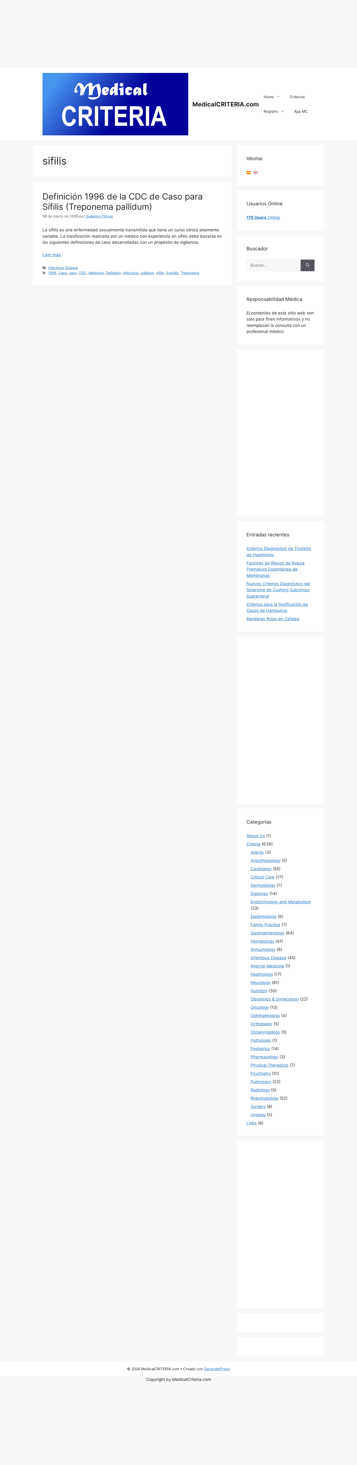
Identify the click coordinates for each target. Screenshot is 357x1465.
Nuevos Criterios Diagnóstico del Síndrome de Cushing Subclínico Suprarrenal (278, 590)
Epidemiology (264, 916)
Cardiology (261, 868)
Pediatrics (260, 1048)
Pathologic (261, 1040)
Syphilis (172, 273)
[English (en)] (255, 172)
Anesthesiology (265, 860)
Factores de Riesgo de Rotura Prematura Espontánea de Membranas (275, 569)
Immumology (263, 949)
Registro (271, 111)
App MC (301, 111)
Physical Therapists (270, 1065)
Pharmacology (264, 1057)
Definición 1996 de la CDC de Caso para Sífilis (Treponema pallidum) (122, 201)
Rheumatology (265, 1098)
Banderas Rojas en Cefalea (272, 618)
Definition (113, 273)
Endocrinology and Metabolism (281, 901)
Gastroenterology (267, 933)
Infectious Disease (63, 268)
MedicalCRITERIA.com (225, 104)
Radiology (260, 1090)
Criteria (253, 844)
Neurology (261, 982)
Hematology (262, 941)
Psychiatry (261, 1073)
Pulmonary (261, 1081)
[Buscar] (307, 265)
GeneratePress (217, 1369)
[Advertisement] (145, 34)
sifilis (160, 273)
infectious (131, 273)
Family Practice (265, 924)
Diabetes (259, 893)
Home (269, 97)
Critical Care (262, 877)
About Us (255, 835)
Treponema (190, 273)
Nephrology (262, 974)
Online (263, 217)
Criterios (297, 97)
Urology (258, 1114)
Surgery (258, 1106)
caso (73, 273)
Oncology (260, 1007)
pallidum (147, 273)
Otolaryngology (265, 1032)
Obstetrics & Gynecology (275, 999)
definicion (96, 273)
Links (251, 1123)
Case (62, 273)
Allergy (257, 852)
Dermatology (263, 885)
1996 (52, 273)
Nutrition (259, 990)
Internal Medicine (267, 966)
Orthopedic (261, 1023)
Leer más (51, 254)
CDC (82, 273)
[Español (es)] (248, 172)
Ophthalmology (265, 1015)
